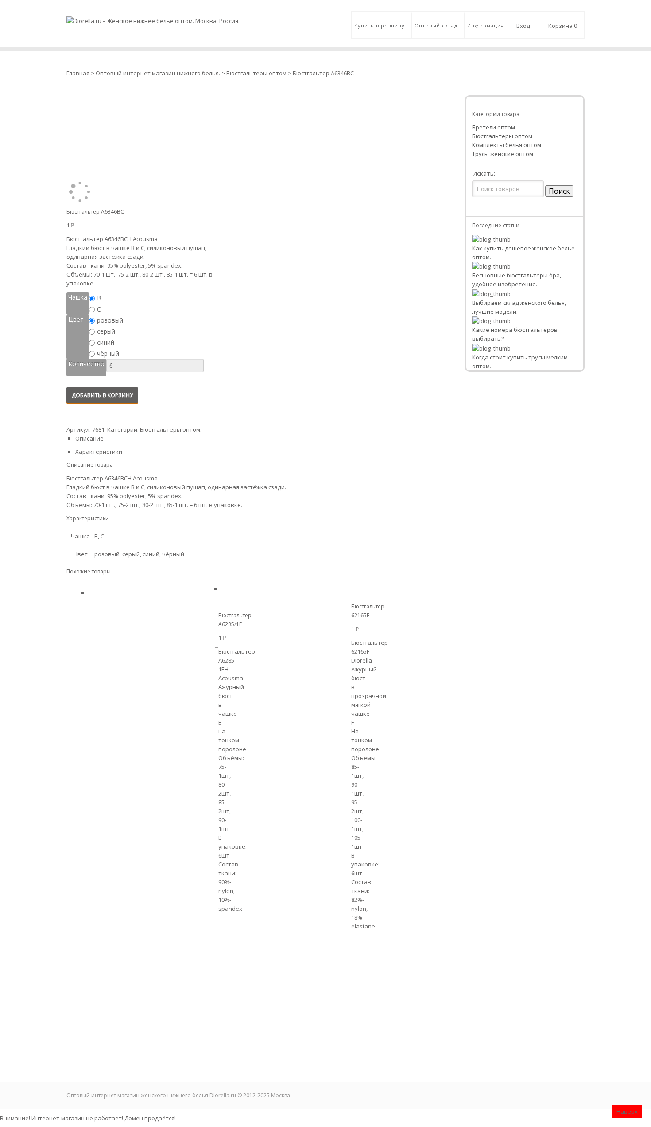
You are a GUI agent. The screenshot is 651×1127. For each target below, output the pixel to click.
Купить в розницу (379, 25)
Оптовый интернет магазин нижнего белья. (158, 73)
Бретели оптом (493, 127)
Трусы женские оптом (502, 154)
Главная (77, 73)
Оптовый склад (436, 25)
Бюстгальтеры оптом (256, 73)
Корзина (562, 26)
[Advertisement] (325, 1011)
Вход (523, 26)
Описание (89, 438)
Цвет (76, 319)
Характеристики (98, 452)
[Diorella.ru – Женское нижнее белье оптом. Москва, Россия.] (153, 12)
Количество (86, 363)
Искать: (483, 173)
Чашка (77, 297)
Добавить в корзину (102, 395)
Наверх (627, 1111)
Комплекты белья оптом (506, 145)
